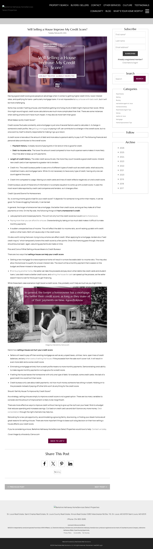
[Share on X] (53, 463)
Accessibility (77, 533)
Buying (118, 100)
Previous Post (16, 487)
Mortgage (119, 119)
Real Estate (120, 94)
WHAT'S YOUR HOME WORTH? (128, 11)
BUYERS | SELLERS (80, 5)
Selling (58, 472)
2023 (122, 161)
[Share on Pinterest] (61, 463)
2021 (122, 170)
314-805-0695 (80, 519)
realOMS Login (98, 545)
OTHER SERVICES (112, 5)
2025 (122, 152)
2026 (122, 148)
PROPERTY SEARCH (58, 5)
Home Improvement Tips (124, 123)
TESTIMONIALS (142, 5)
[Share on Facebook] (44, 463)
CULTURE (127, 5)
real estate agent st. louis (124, 103)
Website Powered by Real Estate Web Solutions (76, 542)
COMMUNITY (96, 11)
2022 (122, 166)
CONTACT (96, 5)
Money (118, 113)
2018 (122, 183)
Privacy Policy (67, 533)
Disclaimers (89, 545)
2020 (122, 174)
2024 (122, 157)
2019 (122, 179)
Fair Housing (85, 533)
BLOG (108, 11)
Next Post (100, 487)
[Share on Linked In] (70, 463)
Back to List (57, 441)
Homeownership (121, 107)
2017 (122, 188)
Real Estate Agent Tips (123, 110)
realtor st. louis (121, 116)
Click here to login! (130, 62)
